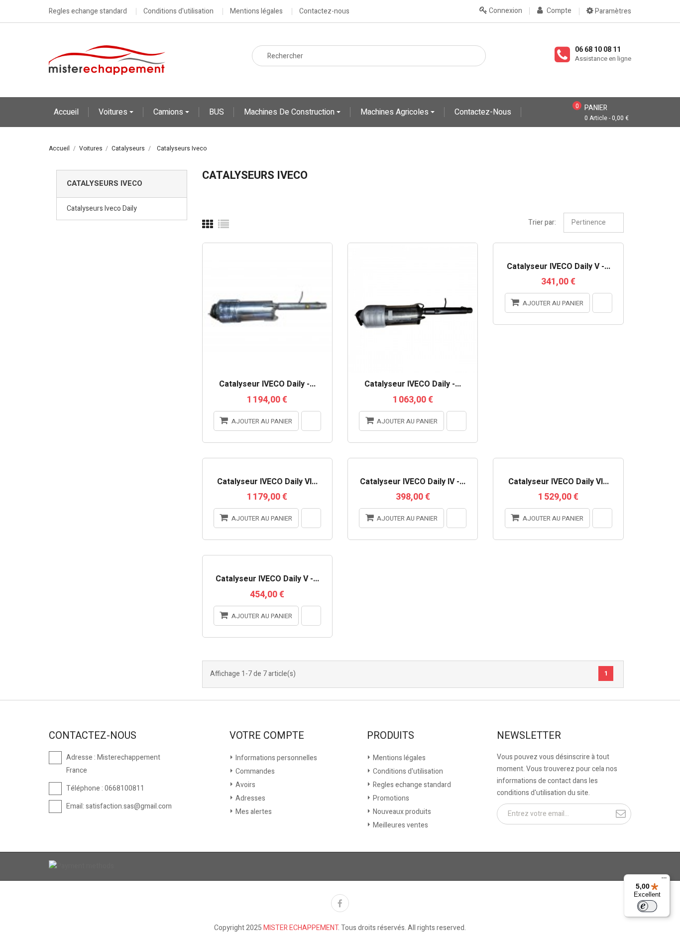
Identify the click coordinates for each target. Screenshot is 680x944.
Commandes (254, 771)
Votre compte (266, 735)
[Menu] (664, 880)
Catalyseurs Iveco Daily (102, 208)
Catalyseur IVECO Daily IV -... (412, 482)
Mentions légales (256, 11)
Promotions (390, 798)
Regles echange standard (88, 11)
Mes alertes (253, 812)
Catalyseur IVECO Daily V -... (558, 267)
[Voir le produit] (311, 421)
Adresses (249, 798)
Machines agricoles (395, 112)
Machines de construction (290, 112)
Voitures (114, 112)
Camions (169, 112)
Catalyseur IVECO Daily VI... (267, 482)
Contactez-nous (324, 11)
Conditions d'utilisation (178, 11)
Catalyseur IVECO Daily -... (267, 384)
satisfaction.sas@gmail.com (129, 806)
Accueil (66, 112)
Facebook (340, 903)
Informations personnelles (275, 758)
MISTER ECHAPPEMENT (300, 928)
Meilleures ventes (399, 825)
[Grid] (207, 225)
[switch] (647, 906)
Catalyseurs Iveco (104, 183)
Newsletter (529, 735)
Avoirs (244, 785)
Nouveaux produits (401, 812)
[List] (223, 225)
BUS (216, 112)
